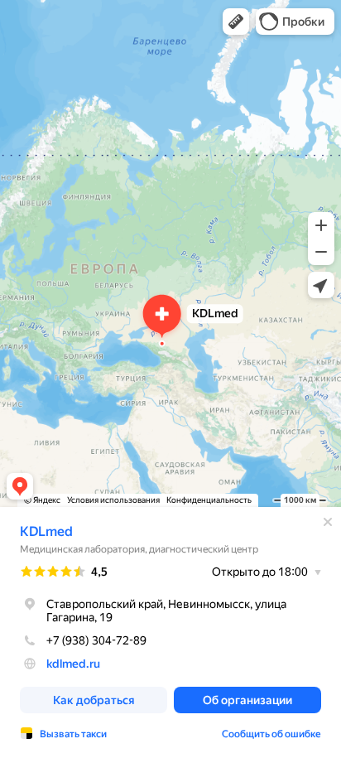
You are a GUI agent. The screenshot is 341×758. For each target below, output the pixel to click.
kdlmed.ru (73, 663)
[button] (236, 21)
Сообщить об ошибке (271, 734)
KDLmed (46, 531)
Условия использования (113, 500)
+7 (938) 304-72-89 (96, 640)
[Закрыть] (327, 522)
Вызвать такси (73, 734)
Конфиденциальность (209, 500)
